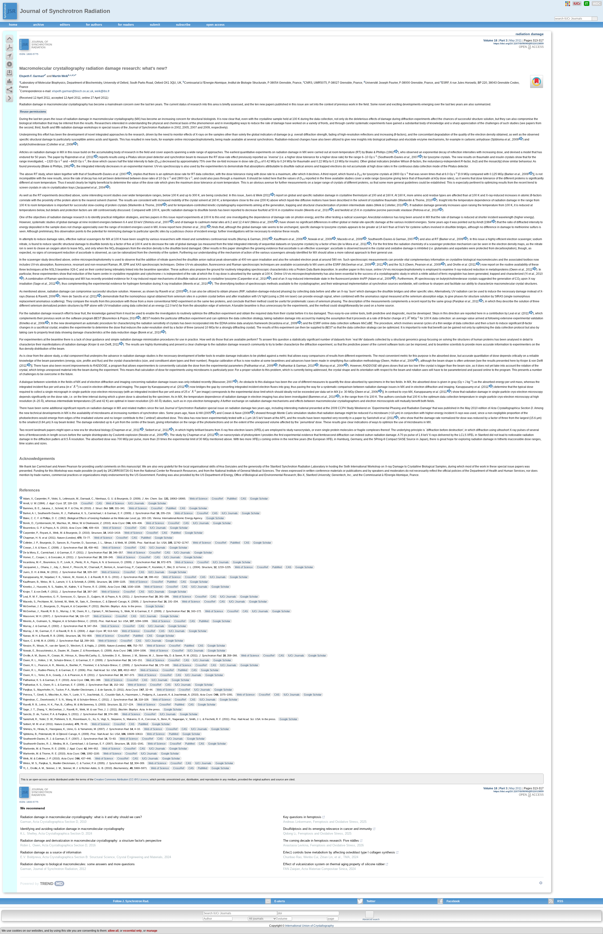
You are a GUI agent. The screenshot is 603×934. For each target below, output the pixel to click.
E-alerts (279, 901)
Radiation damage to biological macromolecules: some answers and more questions (77, 864)
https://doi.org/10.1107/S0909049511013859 (518, 43)
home (13, 24)
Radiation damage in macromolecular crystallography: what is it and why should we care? (81, 817)
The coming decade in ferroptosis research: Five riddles (321, 840)
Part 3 (503, 40)
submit (155, 24)
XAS (138, 264)
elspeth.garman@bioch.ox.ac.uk (72, 91)
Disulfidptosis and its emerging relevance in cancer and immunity (327, 829)
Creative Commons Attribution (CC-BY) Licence (121, 779)
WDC (597, 3)
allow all (113, 930)
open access (215, 24)
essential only (132, 930)
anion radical (207, 259)
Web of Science (199, 498)
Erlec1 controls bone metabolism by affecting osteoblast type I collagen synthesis (339, 852)
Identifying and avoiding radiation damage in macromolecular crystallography (72, 829)
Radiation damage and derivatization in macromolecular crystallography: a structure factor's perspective (90, 840)
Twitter (371, 901)
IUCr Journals (136, 503)
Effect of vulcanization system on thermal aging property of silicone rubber (334, 864)
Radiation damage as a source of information (50, 852)
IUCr (577, 3)
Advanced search (371, 919)
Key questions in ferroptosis (302, 817)
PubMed (231, 498)
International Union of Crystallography (309, 925)
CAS (243, 498)
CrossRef (217, 498)
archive (39, 24)
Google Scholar (259, 498)
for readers (126, 24)
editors (65, 24)
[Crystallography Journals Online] (567, 3)
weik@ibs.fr (102, 91)
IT (586, 3)
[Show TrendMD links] (541, 883)
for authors (94, 24)
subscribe (183, 24)
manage (152, 930)
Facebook (453, 901)
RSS (560, 901)
